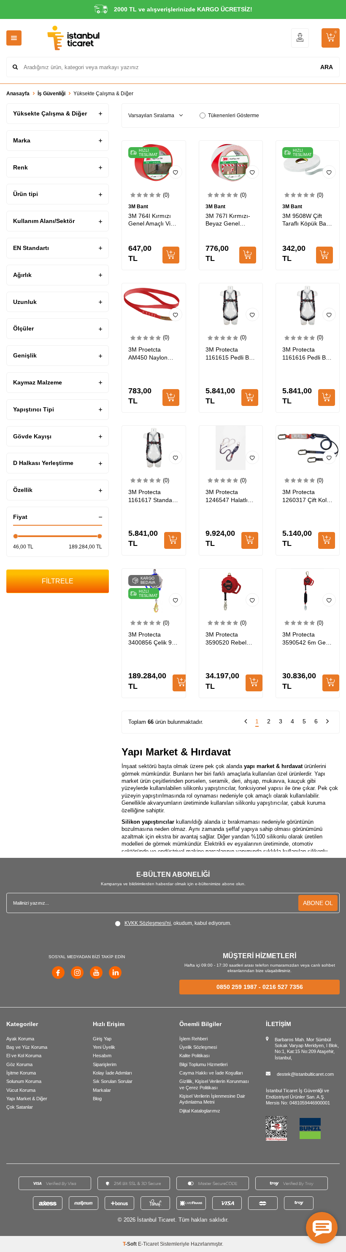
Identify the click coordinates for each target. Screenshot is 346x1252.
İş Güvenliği (51, 94)
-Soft (130, 1244)
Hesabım (102, 1055)
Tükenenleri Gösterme (233, 115)
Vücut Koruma (20, 1090)
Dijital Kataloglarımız (199, 1110)
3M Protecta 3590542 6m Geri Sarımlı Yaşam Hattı (305, 639)
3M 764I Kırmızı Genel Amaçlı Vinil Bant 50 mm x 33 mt (152, 220)
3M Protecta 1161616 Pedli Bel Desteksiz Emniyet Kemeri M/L (306, 354)
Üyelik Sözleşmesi (198, 1047)
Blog (97, 1098)
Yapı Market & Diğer (26, 1098)
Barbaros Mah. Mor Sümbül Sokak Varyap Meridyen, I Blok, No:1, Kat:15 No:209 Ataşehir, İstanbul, (307, 1048)
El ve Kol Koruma (23, 1055)
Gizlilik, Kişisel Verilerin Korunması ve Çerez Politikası (214, 1084)
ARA (326, 67)
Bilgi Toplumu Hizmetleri (203, 1064)
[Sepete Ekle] (170, 255)
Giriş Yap (102, 1038)
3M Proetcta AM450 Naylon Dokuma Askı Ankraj (148, 354)
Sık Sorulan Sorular (112, 1081)
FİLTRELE (57, 581)
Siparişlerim (104, 1064)
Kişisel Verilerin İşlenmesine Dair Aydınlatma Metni (212, 1098)
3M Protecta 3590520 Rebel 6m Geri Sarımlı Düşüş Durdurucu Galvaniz (228, 639)
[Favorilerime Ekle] (175, 172)
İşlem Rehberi (193, 1038)
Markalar (102, 1090)
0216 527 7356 (282, 986)
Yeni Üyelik (104, 1047)
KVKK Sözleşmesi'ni (147, 923)
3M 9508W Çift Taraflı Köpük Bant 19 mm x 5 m (306, 220)
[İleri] (327, 722)
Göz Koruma (19, 1064)
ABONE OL (318, 903)
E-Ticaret (148, 1244)
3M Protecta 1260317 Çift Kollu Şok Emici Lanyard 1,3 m (307, 496)
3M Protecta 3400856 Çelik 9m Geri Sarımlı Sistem (152, 639)
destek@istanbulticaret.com (305, 1074)
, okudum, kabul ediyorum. (177, 923)
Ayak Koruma (20, 1038)
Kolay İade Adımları (112, 1072)
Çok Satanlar (19, 1107)
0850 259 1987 (236, 986)
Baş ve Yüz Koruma (26, 1047)
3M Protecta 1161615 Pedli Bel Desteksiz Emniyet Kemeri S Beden (229, 354)
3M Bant (138, 207)
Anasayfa (18, 94)
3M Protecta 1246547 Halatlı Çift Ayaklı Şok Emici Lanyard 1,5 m (229, 496)
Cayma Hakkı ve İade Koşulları (211, 1072)
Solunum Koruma (23, 1081)
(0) (166, 195)
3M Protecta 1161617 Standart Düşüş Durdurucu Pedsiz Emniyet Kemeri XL (152, 496)
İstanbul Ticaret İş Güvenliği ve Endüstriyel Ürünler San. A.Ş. (297, 1093)
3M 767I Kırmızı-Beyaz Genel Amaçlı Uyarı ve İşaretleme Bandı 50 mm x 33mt (228, 220)
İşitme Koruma (21, 1072)
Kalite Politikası (194, 1055)
